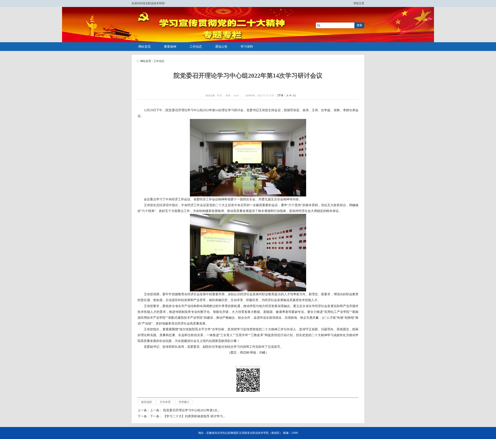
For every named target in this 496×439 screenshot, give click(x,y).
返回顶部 (146, 402)
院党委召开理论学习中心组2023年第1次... (191, 410)
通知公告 (221, 46)
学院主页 (358, 3)
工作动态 (195, 46)
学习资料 (247, 46)
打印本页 (165, 402)
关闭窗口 (184, 402)
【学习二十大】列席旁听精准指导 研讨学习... (194, 416)
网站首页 (144, 46)
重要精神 (170, 46)
